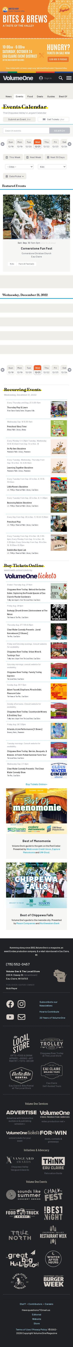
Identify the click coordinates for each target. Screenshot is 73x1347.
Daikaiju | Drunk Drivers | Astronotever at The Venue (27, 612)
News (9, 96)
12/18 (11, 144)
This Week (14, 157)
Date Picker (15, 176)
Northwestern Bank (49, 923)
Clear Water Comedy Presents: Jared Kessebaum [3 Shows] (24, 631)
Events (19, 96)
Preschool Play (14, 521)
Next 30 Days (57, 157)
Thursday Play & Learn (17, 407)
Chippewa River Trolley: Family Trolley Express (24, 674)
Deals (40, 96)
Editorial (36, 1314)
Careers (49, 1303)
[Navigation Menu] (69, 78)
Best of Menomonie (37, 841)
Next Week (35, 157)
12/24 (64, 144)
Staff (23, 1303)
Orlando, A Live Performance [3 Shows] (24, 729)
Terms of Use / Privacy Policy (31, 1329)
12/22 (46, 144)
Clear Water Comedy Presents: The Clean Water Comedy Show (25, 770)
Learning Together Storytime (20, 467)
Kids (12, 264)
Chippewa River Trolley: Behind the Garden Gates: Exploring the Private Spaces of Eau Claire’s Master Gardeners (26, 593)
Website (36, 1318)
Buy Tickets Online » (36, 784)
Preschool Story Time (16, 426)
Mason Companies (25, 923)
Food (30, 96)
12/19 (20, 144)
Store (37, 1323)
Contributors (35, 1303)
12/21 (37, 144)
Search (59, 130)
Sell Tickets (55, 119)
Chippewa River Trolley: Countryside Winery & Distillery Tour (27, 713)
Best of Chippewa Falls (36, 915)
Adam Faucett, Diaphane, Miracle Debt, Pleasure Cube (24, 691)
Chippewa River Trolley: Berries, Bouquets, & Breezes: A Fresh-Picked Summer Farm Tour (27, 753)
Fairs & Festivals (26, 264)
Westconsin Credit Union (39, 849)
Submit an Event (19, 119)
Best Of (63, 96)
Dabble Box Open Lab (16, 549)
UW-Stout (44, 852)
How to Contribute (49, 1011)
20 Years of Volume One (52, 1017)
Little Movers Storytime (17, 486)
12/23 (55, 144)
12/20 (29, 144)
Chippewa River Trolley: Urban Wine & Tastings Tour (24, 653)
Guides (51, 96)
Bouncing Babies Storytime (19, 502)
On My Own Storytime (16, 448)
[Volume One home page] (19, 79)
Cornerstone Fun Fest (36, 248)
